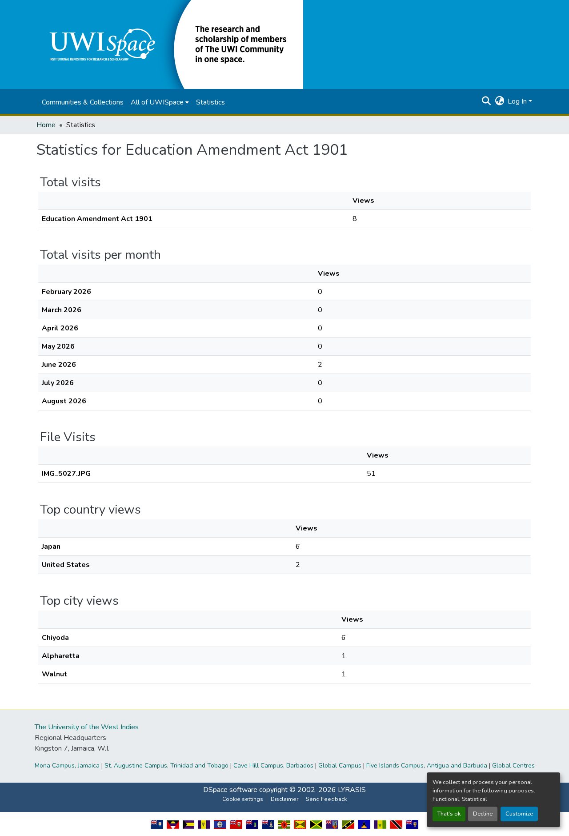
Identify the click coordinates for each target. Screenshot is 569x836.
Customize (519, 814)
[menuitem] (160, 102)
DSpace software (230, 790)
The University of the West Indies (87, 727)
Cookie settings (242, 799)
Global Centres (513, 765)
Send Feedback (326, 799)
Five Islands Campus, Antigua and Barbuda (426, 765)
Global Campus (339, 765)
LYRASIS (352, 790)
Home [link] (46, 125)
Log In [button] (518, 101)
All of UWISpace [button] (157, 102)
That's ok (449, 814)
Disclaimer (284, 799)
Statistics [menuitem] (210, 102)
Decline (483, 814)
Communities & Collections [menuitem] (83, 102)
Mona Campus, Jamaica (67, 765)
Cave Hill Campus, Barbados (273, 765)
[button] (169, 44)
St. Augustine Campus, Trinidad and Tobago (166, 765)
